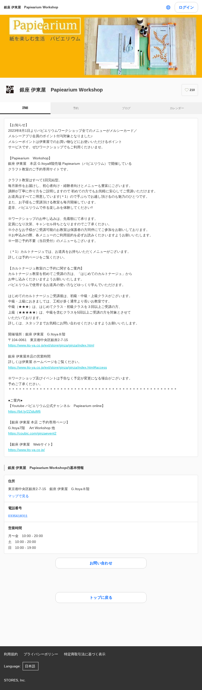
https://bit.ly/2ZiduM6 (24, 411)
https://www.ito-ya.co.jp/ (26, 450)
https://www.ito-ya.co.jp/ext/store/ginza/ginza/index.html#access (57, 367)
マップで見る (18, 496)
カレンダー (177, 108)
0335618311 (18, 516)
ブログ (126, 108)
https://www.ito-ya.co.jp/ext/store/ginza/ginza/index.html (51, 345)
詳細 (25, 107)
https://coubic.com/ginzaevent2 (32, 433)
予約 (76, 108)
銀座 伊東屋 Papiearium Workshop (31, 7)
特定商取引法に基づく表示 (84, 654)
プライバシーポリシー (41, 654)
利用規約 (11, 654)
